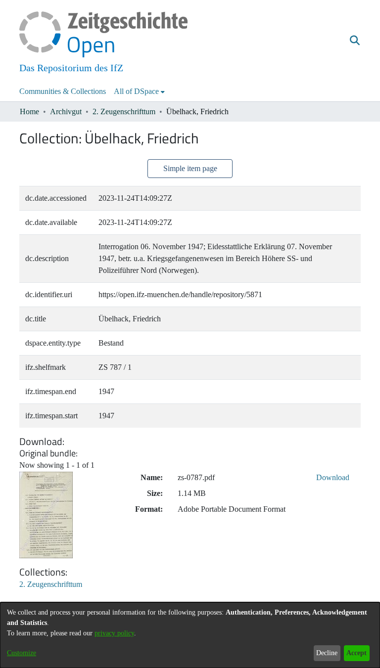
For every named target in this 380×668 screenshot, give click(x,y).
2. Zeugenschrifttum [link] (124, 111)
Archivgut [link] (66, 111)
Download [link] (332, 477)
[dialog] (190, 635)
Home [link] (29, 111)
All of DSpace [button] (136, 91)
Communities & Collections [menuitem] (62, 91)
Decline (326, 653)
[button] (354, 41)
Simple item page (190, 168)
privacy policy (114, 633)
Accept (356, 653)
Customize (21, 653)
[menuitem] (139, 91)
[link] (50, 584)
